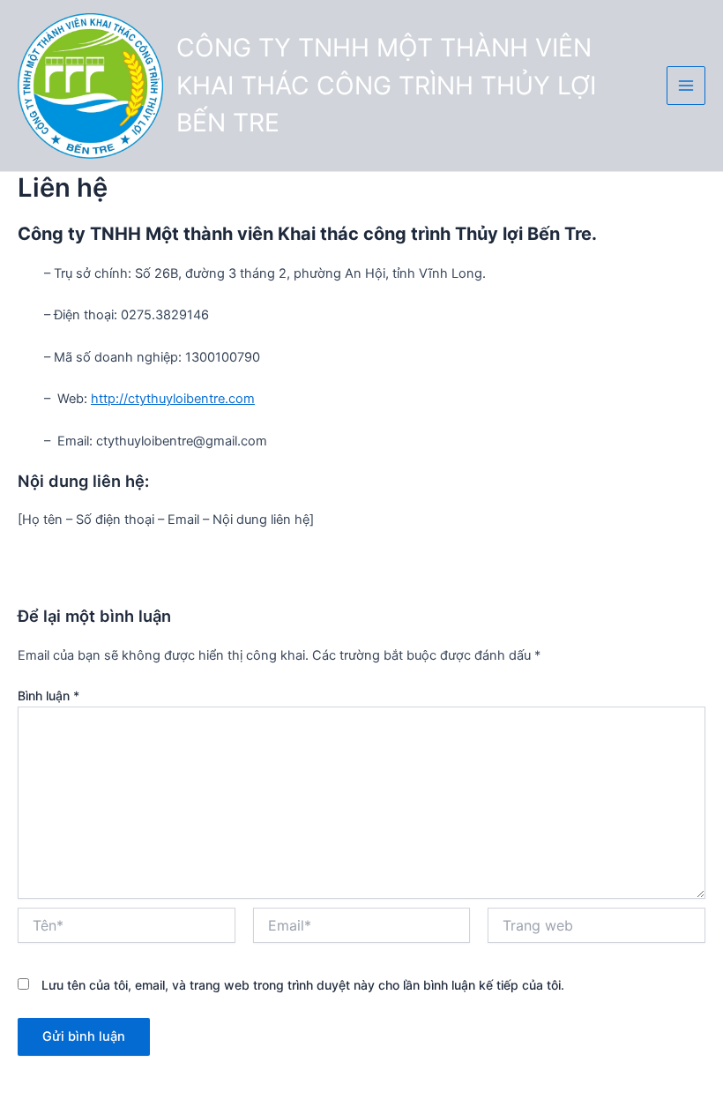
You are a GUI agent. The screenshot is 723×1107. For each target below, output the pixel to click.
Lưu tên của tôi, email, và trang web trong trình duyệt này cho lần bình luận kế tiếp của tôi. (302, 984)
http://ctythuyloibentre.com (173, 399)
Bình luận (48, 695)
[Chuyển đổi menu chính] (686, 85)
